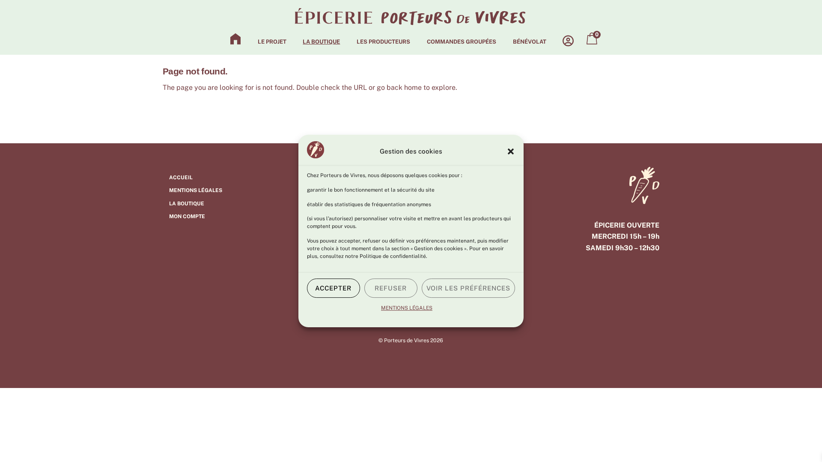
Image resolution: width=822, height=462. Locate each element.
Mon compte (187, 216)
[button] (510, 151)
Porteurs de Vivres (406, 340)
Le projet (272, 41)
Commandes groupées (461, 41)
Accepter (333, 288)
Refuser (391, 288)
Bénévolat (529, 41)
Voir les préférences (468, 288)
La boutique (321, 41)
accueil (181, 178)
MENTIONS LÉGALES (406, 308)
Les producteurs (383, 41)
